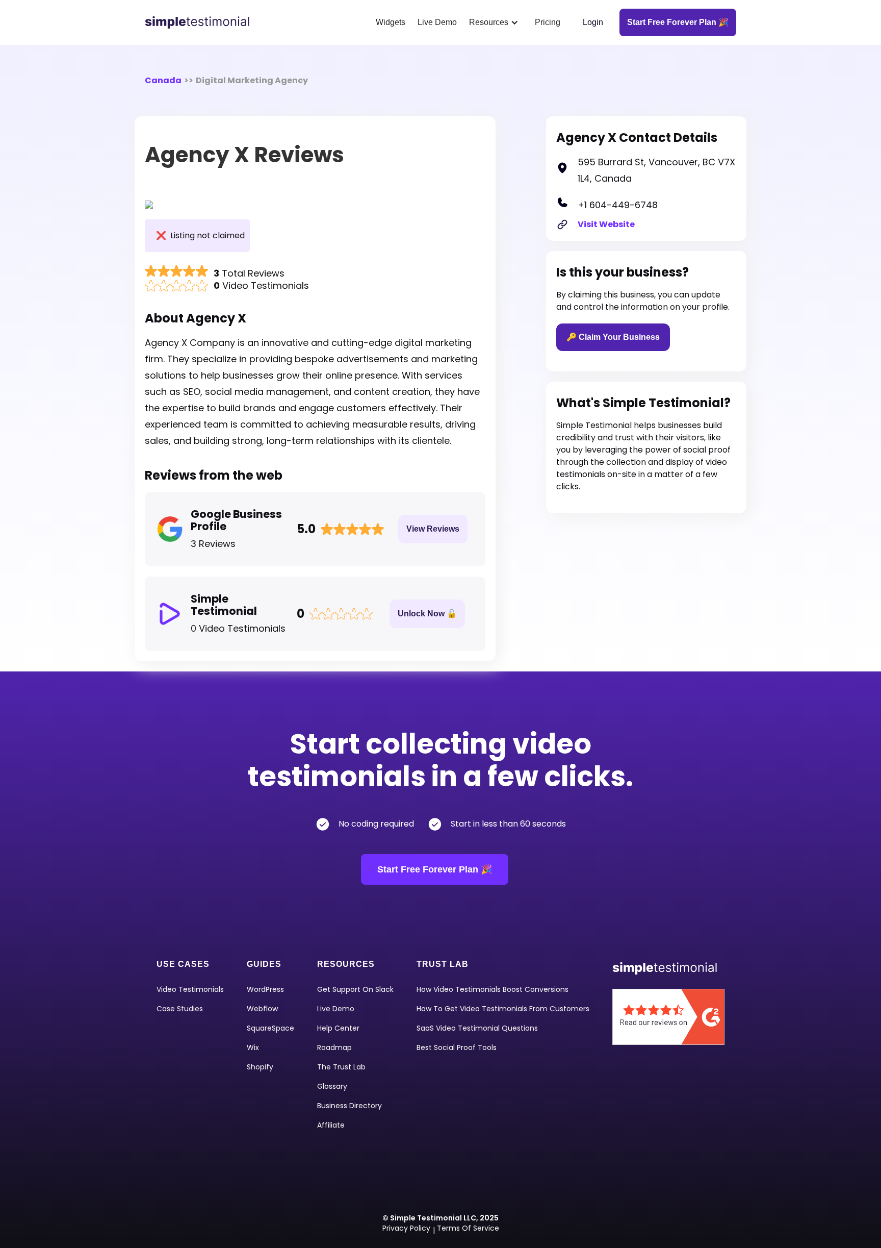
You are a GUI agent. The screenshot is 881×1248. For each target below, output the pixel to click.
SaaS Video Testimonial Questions (477, 1028)
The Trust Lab (341, 1066)
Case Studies (180, 1008)
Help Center (338, 1028)
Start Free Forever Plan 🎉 (434, 869)
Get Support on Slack (355, 989)
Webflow (262, 1008)
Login (593, 22)
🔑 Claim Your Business (613, 337)
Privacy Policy (406, 1228)
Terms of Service (468, 1228)
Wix (253, 1047)
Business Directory (349, 1105)
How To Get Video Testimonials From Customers (503, 1008)
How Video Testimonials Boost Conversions (492, 989)
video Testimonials (190, 989)
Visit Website (606, 224)
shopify (260, 1066)
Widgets (390, 22)
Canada (163, 80)
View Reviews (432, 529)
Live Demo (437, 22)
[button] (496, 22)
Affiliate (331, 1125)
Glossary (332, 1086)
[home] (201, 22)
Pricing (547, 22)
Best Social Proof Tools (457, 1047)
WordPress (265, 989)
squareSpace (270, 1028)
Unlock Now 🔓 (427, 613)
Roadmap (334, 1047)
